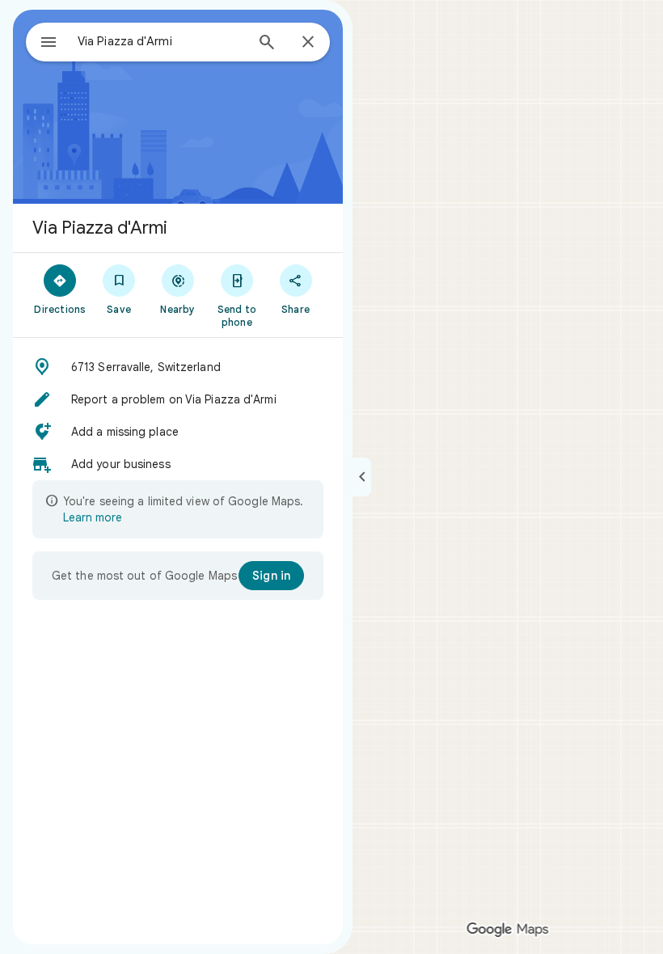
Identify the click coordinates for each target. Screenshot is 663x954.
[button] (178, 367)
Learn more (92, 517)
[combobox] (161, 41)
